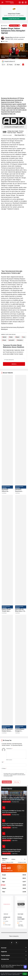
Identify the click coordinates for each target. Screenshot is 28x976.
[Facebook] (11, 942)
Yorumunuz (9, 748)
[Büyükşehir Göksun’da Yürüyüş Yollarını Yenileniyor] (7, 434)
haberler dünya (9, 967)
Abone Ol (14, 364)
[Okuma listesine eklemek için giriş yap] (23, 64)
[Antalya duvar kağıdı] (21, 912)
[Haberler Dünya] (10, 2)
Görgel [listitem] (4, 340)
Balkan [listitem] (11, 337)
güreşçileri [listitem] (11, 340)
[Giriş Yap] (25, 2)
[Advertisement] (14, 82)
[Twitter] (16, 942)
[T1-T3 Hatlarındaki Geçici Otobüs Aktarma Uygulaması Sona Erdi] (14, 848)
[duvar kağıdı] (14, 127)
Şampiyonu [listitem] (20, 340)
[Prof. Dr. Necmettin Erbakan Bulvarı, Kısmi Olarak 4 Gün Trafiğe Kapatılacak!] (7, 674)
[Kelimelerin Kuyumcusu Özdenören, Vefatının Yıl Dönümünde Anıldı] (20, 434)
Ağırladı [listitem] (4, 337)
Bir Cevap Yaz (7, 740)
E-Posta (4, 768)
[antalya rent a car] (7, 912)
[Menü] (2, 2)
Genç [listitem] (23, 337)
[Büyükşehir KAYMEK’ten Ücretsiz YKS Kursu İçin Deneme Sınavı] (14, 810)
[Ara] (20, 2)
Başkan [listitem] (17, 337)
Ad (3, 762)
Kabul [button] (25, 974)
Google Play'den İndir (14, 18)
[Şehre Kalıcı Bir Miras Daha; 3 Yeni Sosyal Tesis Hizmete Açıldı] (20, 554)
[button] (23, 2)
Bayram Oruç (9, 37)
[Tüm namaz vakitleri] (25, 859)
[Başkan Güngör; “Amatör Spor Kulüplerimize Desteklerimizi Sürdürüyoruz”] (7, 554)
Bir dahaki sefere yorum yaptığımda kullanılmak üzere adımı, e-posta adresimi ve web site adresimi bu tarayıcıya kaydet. (14, 774)
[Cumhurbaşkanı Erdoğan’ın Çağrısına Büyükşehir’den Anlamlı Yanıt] (20, 674)
